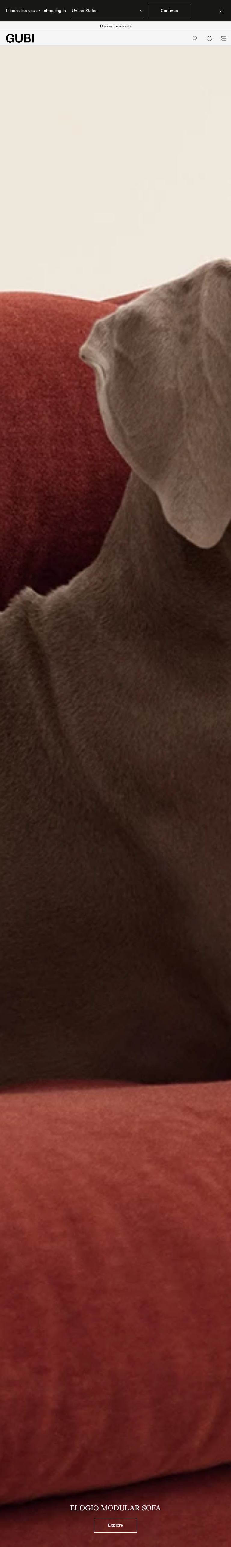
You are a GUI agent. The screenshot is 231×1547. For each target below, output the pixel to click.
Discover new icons (115, 26)
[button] (209, 38)
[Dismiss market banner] (221, 10)
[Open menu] (224, 38)
